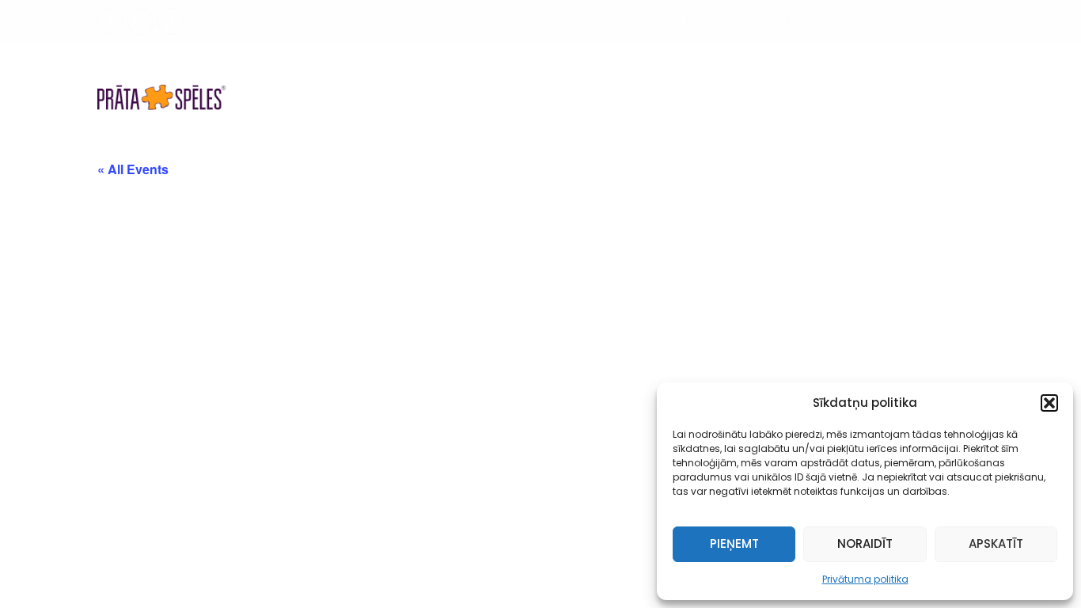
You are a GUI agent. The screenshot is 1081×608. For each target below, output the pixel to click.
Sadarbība (752, 74)
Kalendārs (515, 74)
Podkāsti (673, 74)
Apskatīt (996, 543)
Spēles (272, 74)
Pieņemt (734, 543)
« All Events (133, 169)
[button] (1049, 403)
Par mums (596, 74)
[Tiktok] (170, 21)
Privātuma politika (865, 579)
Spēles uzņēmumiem (385, 74)
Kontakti (612, 121)
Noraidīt (865, 543)
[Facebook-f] (110, 21)
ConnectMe (839, 74)
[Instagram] (140, 21)
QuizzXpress (932, 74)
